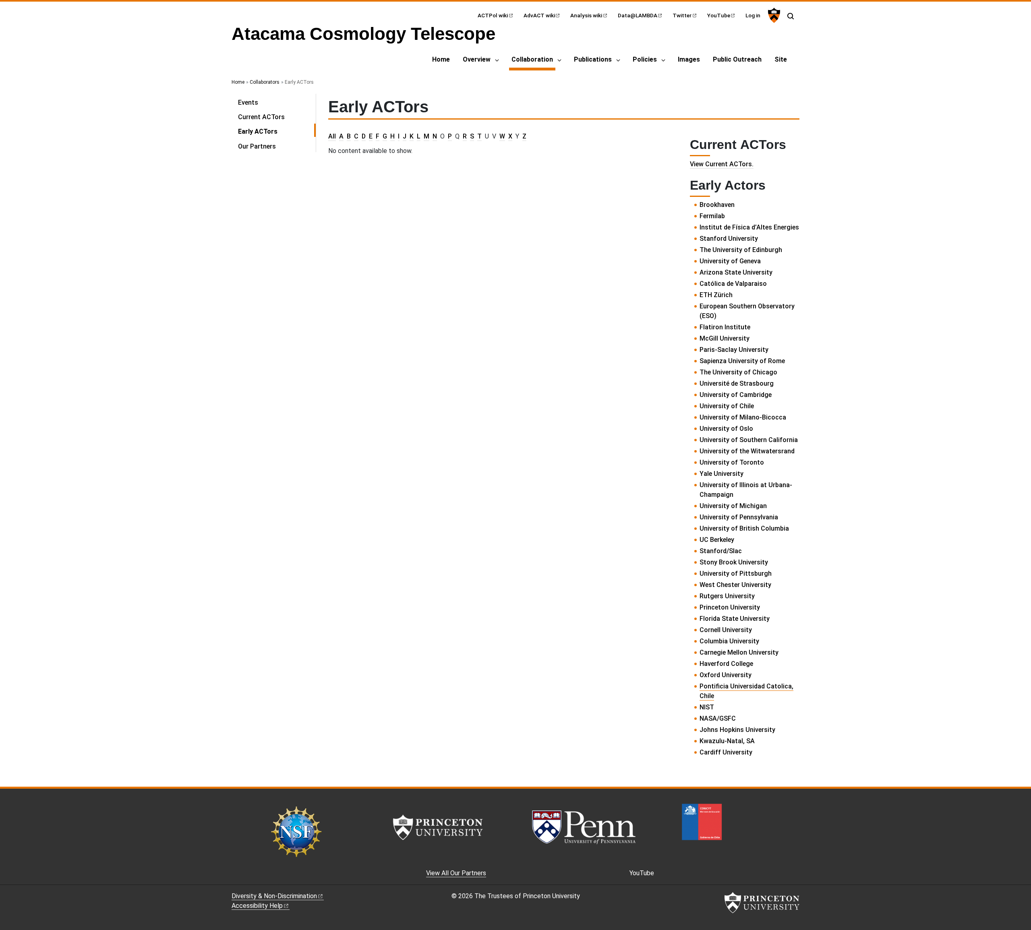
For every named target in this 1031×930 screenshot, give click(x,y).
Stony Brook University (734, 562)
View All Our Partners (456, 873)
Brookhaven (717, 205)
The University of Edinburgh (741, 250)
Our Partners (257, 146)
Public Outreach (737, 59)
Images (689, 59)
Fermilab (712, 216)
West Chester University (735, 585)
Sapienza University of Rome (742, 361)
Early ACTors (277, 131)
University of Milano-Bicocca (743, 417)
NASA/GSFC (718, 718)
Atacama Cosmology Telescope (363, 33)
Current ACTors (261, 117)
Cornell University (726, 630)
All (332, 136)
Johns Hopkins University (737, 730)
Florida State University (735, 618)
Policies (645, 59)
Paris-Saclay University (734, 349)
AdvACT (539, 15)
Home (441, 59)
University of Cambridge (736, 395)
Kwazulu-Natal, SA (727, 741)
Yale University (721, 473)
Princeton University (730, 607)
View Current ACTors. (722, 164)
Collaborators (264, 82)
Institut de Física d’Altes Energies (749, 227)
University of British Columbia (744, 528)
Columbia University (729, 641)
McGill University (724, 338)
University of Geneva (730, 261)
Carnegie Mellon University (739, 652)
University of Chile (727, 406)
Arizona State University (736, 272)
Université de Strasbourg (737, 383)
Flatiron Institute (725, 327)
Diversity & (274, 896)
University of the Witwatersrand (747, 451)
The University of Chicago (738, 372)
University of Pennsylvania (739, 517)
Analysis (586, 15)
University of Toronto (732, 462)
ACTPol (493, 15)
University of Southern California (749, 440)
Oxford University (726, 675)
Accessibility (257, 905)
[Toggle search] (790, 16)
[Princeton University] (773, 15)
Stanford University (729, 238)
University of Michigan (733, 506)
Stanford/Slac (721, 551)
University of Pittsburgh (736, 573)
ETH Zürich (716, 295)
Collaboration (533, 59)
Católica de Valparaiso (733, 283)
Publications (593, 59)
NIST (707, 707)
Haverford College (726, 664)
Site (780, 59)
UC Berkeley (717, 540)
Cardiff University (726, 752)
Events (248, 102)
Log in (752, 15)
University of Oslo (726, 428)
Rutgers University (727, 596)
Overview (477, 59)
